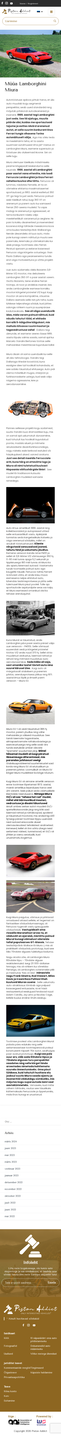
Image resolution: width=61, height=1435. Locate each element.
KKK (6, 1338)
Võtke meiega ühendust (43, 1353)
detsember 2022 (14, 1182)
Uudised (8, 1353)
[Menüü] (53, 12)
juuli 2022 (10, 1202)
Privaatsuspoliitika (14, 1377)
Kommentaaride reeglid (17, 1367)
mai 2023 (10, 1155)
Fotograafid (10, 1346)
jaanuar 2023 (11, 1175)
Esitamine (9, 1400)
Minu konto (10, 1391)
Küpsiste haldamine (41, 1372)
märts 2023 (11, 1161)
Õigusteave (10, 1372)
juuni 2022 (10, 1209)
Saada (52, 1282)
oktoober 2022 (13, 1196)
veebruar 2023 (12, 1168)
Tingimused (36, 1367)
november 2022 (13, 1189)
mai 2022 (10, 1216)
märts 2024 (11, 1141)
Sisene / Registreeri (29, 4)
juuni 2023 (10, 1148)
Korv (6, 1396)
